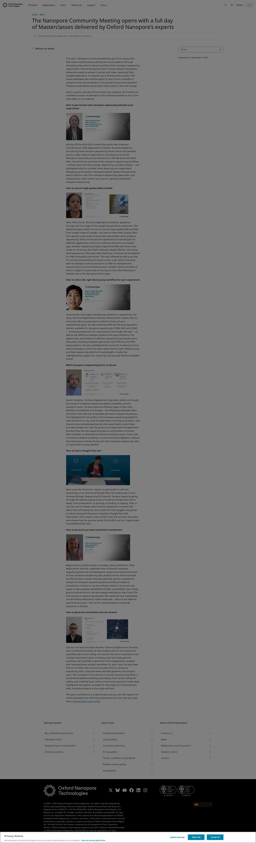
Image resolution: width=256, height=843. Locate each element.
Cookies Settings (177, 837)
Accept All (215, 837)
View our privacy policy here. (93, 840)
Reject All (196, 837)
